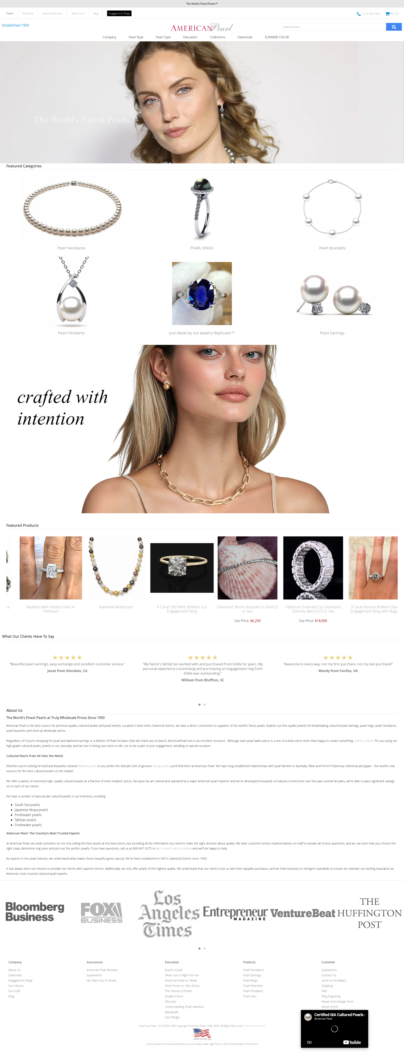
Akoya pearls (161, 766)
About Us (14, 970)
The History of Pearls (178, 991)
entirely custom (364, 741)
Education (190, 37)
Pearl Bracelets (332, 247)
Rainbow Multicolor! (105, 606)
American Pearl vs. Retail (181, 980)
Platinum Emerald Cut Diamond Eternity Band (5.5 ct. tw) (301, 609)
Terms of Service (255, 1026)
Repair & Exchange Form (338, 1001)
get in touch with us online (173, 848)
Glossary (170, 1001)
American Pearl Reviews (102, 970)
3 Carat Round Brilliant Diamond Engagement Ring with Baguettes (367, 609)
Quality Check (174, 996)
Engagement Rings (119, 13)
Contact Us (329, 975)
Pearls (9, 13)
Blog (95, 13)
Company (109, 37)
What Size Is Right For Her (182, 975)
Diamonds (28, 13)
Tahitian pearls (87, 766)
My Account (78, 13)
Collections (217, 37)
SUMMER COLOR (277, 37)
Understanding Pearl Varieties (184, 1007)
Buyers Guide (174, 970)
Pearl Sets (249, 996)
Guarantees (94, 975)
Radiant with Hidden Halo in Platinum (39, 609)
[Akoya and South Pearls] (202, 512)
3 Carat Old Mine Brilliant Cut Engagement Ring (170, 609)
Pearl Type (163, 37)
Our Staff (14, 991)
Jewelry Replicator (52, 13)
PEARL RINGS (202, 247)
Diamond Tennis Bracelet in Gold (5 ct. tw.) (236, 609)
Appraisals (171, 1012)
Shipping (327, 986)
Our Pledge (172, 1017)
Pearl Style (136, 37)
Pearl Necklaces (71, 247)
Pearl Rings (250, 980)
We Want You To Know (101, 980)
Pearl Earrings (332, 332)
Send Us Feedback (334, 980)
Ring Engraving (331, 996)
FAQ (324, 991)
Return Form (330, 1007)
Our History (16, 986)
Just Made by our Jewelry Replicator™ (202, 332)
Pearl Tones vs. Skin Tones (182, 986)
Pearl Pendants (71, 332)
